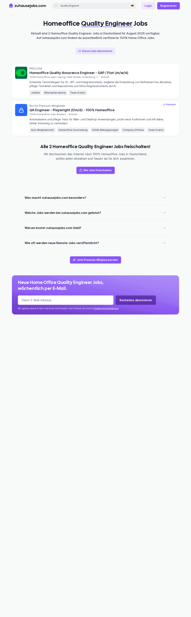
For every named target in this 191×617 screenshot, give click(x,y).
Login (148, 5)
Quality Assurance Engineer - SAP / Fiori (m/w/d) (78, 73)
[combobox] (81, 6)
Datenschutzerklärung (106, 308)
